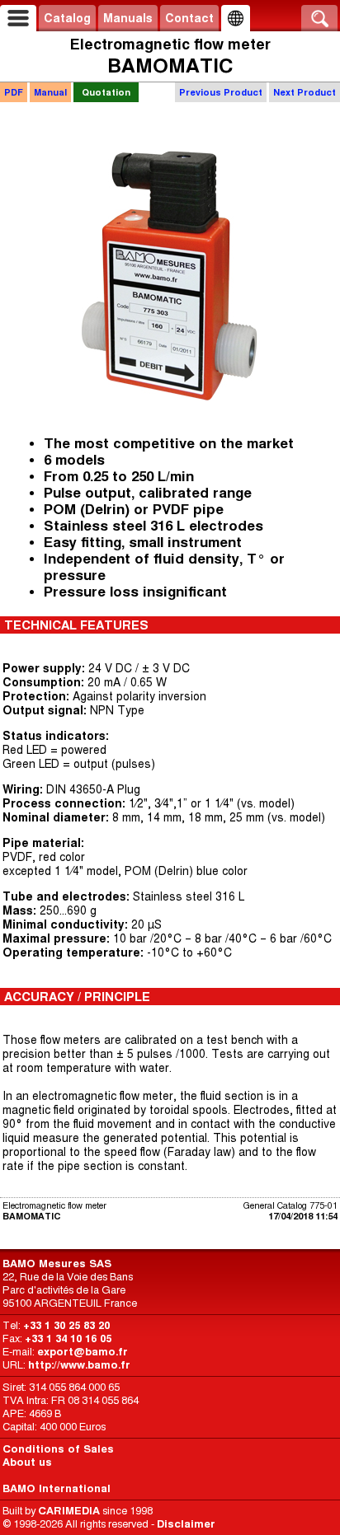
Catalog (67, 18)
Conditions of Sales (58, 1449)
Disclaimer (186, 1524)
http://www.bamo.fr (79, 1365)
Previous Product (220, 92)
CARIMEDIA (69, 1511)
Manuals (128, 18)
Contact (189, 18)
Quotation (106, 92)
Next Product (304, 92)
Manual (50, 92)
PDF (13, 92)
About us (27, 1462)
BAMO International (56, 1488)
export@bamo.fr (82, 1351)
